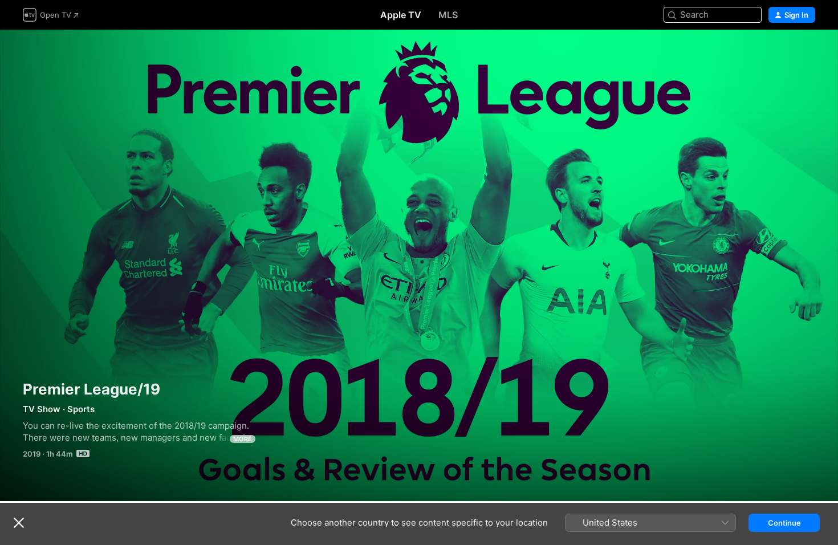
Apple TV (400, 15)
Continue (784, 522)
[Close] (19, 523)
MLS (448, 15)
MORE (242, 439)
